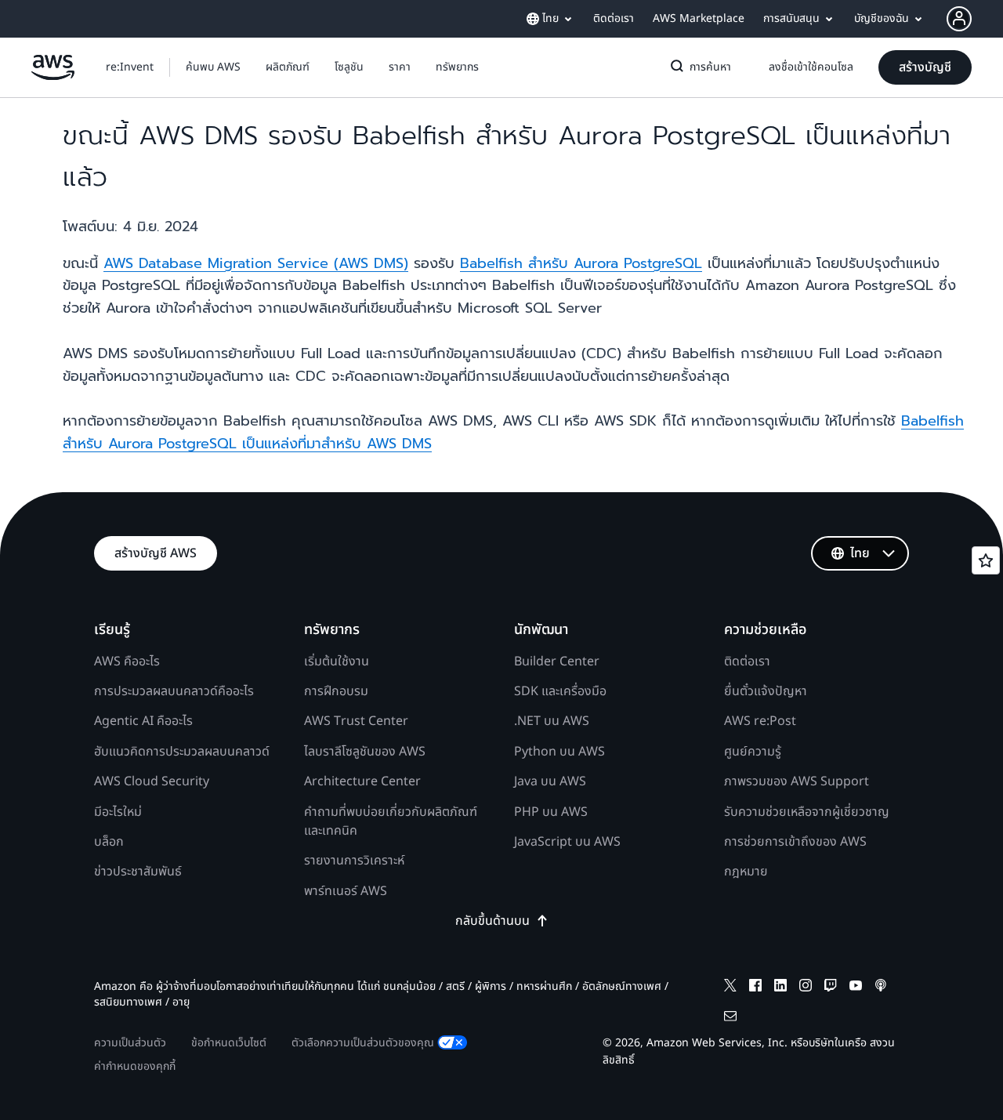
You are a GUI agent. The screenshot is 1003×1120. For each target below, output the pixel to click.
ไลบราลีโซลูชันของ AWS (364, 751)
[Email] (730, 1018)
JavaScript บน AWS (567, 841)
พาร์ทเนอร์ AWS (345, 891)
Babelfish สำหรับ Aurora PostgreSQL (581, 263)
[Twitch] (830, 988)
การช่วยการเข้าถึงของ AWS (795, 841)
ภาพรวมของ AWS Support (796, 781)
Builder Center (556, 661)
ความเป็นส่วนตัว (130, 1043)
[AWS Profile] (959, 18)
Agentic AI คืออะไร (143, 721)
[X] (730, 988)
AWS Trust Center (356, 721)
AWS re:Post (760, 721)
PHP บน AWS (551, 812)
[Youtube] (855, 988)
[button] (213, 67)
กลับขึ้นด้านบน (492, 921)
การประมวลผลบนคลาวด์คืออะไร (174, 691)
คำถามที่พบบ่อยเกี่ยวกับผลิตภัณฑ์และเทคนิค (390, 821)
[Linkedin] (780, 988)
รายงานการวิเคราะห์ (354, 860)
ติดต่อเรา (747, 661)
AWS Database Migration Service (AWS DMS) (255, 263)
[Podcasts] (880, 988)
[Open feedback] (986, 560)
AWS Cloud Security (151, 781)
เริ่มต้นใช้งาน (336, 661)
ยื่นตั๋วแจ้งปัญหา (765, 691)
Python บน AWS (559, 751)
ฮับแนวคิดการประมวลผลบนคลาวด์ (182, 751)
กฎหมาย (746, 871)
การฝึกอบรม (336, 691)
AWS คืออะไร (127, 661)
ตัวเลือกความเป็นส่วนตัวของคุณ (362, 1043)
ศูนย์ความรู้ (752, 751)
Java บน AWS (550, 781)
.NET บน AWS (551, 721)
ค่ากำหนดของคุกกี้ (135, 1066)
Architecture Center (362, 781)
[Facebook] (755, 988)
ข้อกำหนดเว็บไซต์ (228, 1043)
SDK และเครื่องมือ (560, 691)
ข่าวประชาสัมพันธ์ (138, 871)
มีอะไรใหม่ (118, 812)
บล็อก (109, 841)
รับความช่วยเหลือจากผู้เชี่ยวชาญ (806, 812)
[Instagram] (805, 988)
